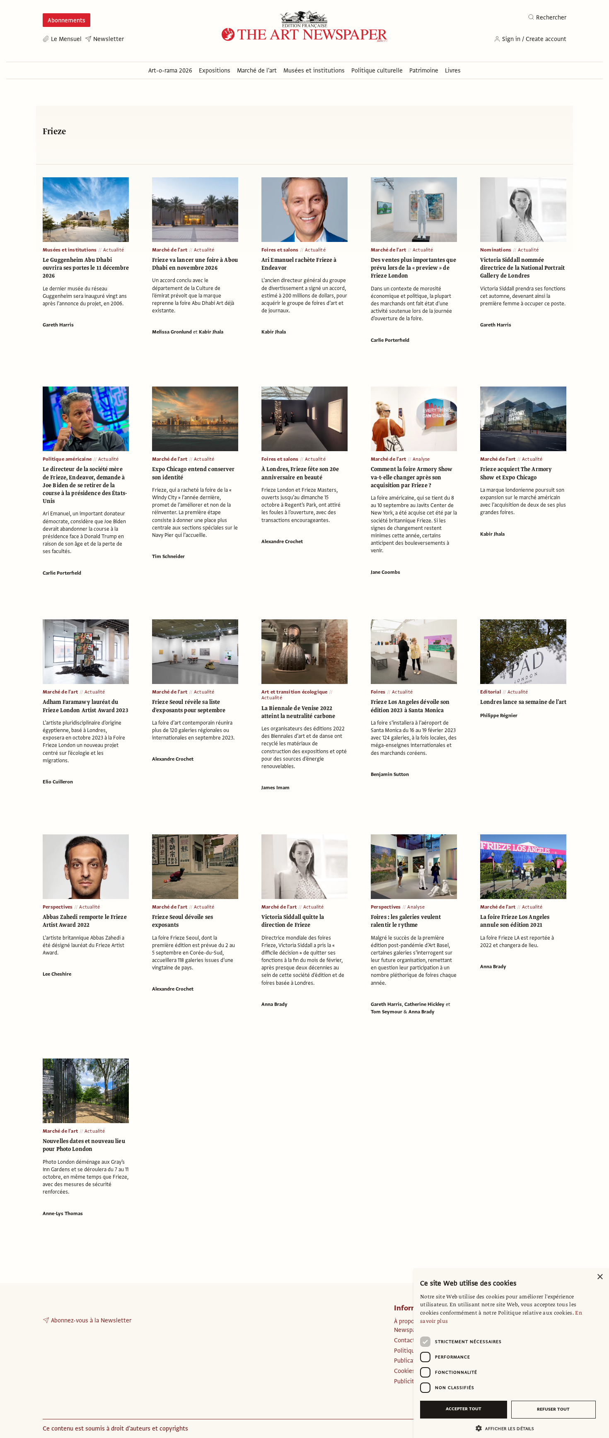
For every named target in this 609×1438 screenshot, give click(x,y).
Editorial (490, 692)
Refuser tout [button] (553, 1409)
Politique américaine (67, 459)
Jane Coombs (385, 572)
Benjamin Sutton (390, 774)
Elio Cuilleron (58, 781)
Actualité (113, 250)
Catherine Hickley (424, 1004)
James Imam (275, 787)
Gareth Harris (58, 324)
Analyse (421, 459)
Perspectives (57, 907)
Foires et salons (279, 250)
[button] (508, 1428)
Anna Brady (274, 1004)
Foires (378, 692)
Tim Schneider (168, 556)
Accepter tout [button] (463, 1409)
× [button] (600, 1277)
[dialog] (511, 1353)
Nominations (495, 250)
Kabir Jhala (211, 332)
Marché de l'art (169, 250)
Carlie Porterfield (390, 340)
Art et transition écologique (294, 692)
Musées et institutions (70, 250)
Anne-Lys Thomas (63, 1213)
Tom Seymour (386, 1011)
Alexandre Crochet (282, 541)
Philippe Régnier (498, 715)
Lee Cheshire (57, 974)
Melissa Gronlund (172, 332)
